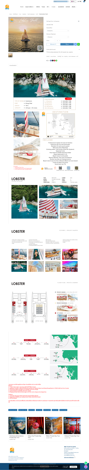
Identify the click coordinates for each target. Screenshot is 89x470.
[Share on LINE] (56, 60)
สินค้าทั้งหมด (15, 14)
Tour (20, 14)
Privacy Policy (50, 466)
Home (10, 14)
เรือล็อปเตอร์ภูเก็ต (47, 410)
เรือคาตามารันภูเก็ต (63, 410)
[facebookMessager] (86, 466)
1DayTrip (24, 14)
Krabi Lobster (39, 410)
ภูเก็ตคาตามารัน (55, 410)
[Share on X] (53, 60)
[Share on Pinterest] (54, 60)
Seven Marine (53, 56)
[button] (61, 1)
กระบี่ (37, 14)
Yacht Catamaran (31, 14)
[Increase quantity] (60, 40)
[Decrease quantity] (55, 40)
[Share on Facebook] (51, 60)
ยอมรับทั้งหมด (73, 466)
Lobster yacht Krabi (13, 410)
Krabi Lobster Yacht (23, 410)
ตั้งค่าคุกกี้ (66, 466)
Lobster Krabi (31, 410)
